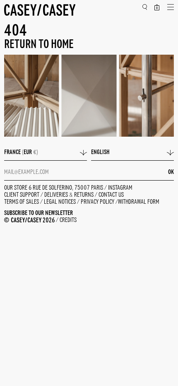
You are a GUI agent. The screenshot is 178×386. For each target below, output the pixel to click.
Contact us (111, 195)
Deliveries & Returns (69, 195)
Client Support (22, 195)
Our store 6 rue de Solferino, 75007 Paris (54, 188)
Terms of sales (22, 202)
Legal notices (60, 202)
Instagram (120, 188)
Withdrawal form (138, 202)
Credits (68, 220)
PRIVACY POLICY (98, 202)
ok (171, 172)
